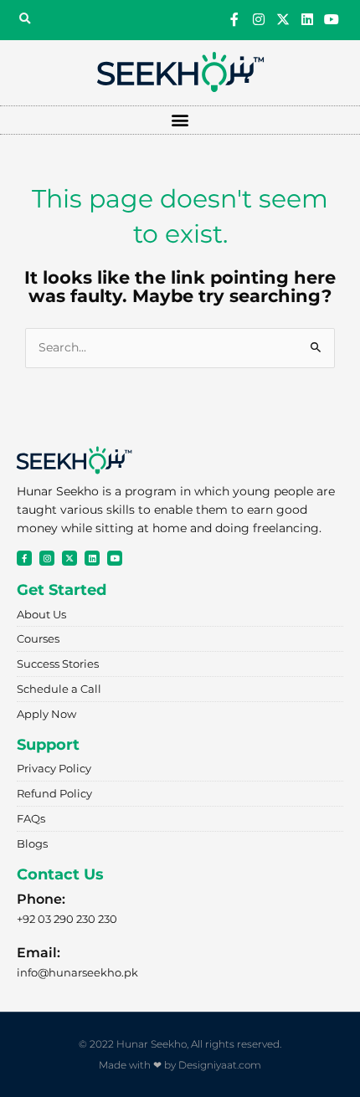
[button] (24, 19)
